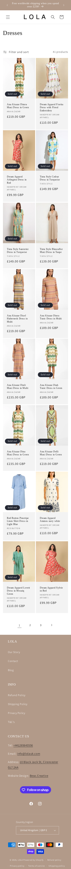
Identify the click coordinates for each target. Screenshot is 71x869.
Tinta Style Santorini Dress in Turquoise (18, 251)
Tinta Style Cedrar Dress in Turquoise (50, 178)
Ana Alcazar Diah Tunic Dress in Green (51, 387)
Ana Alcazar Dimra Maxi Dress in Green (18, 106)
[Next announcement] (63, 5)
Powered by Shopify (33, 859)
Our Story (14, 652)
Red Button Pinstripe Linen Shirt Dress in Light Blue (18, 521)
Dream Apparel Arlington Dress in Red (17, 179)
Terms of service (36, 865)
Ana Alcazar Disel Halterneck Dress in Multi (17, 318)
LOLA (20, 859)
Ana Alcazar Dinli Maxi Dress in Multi (17, 387)
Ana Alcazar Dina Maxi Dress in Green (18, 453)
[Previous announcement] (7, 5)
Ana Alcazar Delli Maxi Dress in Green (51, 453)
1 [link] (19, 625)
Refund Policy (16, 695)
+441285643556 (23, 745)
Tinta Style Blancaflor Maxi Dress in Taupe (51, 251)
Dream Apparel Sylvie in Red (51, 589)
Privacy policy (17, 865)
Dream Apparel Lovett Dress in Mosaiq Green (18, 590)
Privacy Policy (16, 713)
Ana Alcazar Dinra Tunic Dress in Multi (51, 317)
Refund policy (54, 859)
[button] (8, 17)
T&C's (11, 722)
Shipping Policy (17, 704)
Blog (11, 670)
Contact (13, 661)
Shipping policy (57, 865)
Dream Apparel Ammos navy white (50, 520)
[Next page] (51, 625)
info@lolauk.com (28, 753)
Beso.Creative (39, 775)
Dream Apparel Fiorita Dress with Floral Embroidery (51, 107)
